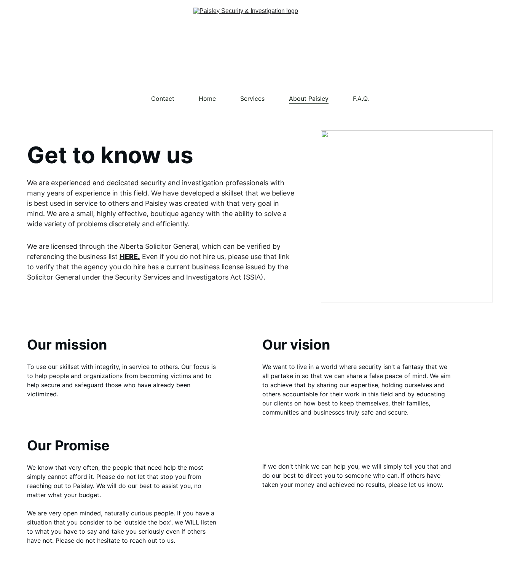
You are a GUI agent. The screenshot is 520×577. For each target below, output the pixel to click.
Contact (162, 98)
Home (207, 98)
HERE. (130, 257)
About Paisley (309, 98)
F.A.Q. (361, 98)
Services (252, 98)
